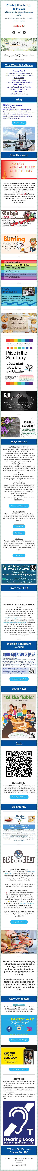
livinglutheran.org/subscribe (13, 618)
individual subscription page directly (14, 622)
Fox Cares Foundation (27, 903)
